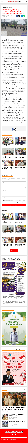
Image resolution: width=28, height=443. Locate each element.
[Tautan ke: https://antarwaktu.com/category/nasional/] (25, 389)
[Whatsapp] (24, 16)
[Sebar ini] (17, 16)
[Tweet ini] (19, 16)
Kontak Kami (10, 440)
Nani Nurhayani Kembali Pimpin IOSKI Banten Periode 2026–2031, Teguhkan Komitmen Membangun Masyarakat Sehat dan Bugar (20, 156)
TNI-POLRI (8, 16)
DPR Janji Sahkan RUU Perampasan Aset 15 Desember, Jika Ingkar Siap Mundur (13, 408)
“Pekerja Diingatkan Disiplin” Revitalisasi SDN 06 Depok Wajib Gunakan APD (7, 168)
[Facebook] (13, 129)
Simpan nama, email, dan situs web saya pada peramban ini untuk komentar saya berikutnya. (13, 201)
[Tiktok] (15, 129)
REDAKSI (20, 439)
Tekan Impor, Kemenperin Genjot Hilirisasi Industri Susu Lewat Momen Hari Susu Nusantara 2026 (17, 422)
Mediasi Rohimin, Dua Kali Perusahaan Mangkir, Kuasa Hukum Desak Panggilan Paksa (20, 168)
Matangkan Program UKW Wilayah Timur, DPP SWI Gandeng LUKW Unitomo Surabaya (7, 156)
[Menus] (2, 1)
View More (14, 250)
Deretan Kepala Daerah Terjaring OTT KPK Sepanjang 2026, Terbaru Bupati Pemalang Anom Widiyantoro (17, 415)
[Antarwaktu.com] (14, 1)
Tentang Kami (13, 439)
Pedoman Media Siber (19, 440)
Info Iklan (3, 440)
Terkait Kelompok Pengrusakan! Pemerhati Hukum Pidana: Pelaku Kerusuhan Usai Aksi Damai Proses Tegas (19, 145)
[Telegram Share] (22, 16)
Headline (4, 16)
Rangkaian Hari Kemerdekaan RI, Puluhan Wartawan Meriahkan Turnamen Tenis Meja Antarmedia (7, 145)
